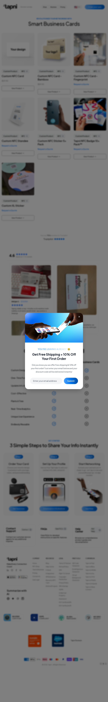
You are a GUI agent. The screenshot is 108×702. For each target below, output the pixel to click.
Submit (71, 380)
